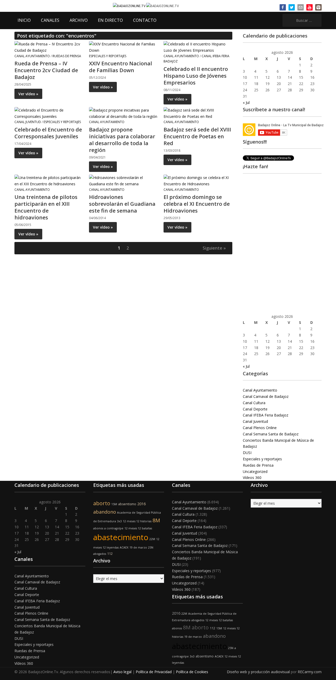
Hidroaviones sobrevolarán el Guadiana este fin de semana (122, 203)
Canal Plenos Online (260, 427)
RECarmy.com (310, 671)
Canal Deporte (255, 409)
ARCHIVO (79, 20)
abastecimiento (120, 537)
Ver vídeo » (28, 93)
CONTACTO (144, 20)
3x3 (119, 521)
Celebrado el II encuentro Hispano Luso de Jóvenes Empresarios (196, 75)
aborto (101, 503)
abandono (104, 512)
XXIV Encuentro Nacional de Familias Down (120, 67)
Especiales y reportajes (107, 56)
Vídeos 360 (252, 477)
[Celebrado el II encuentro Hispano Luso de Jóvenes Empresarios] (198, 46)
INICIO (24, 20)
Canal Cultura (254, 402)
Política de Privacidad (154, 671)
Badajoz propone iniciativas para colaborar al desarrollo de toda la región (122, 140)
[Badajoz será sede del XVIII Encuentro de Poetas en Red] (198, 112)
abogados (99, 554)
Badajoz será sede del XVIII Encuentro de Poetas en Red (197, 136)
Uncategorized (255, 471)
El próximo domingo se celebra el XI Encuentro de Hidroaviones (197, 203)
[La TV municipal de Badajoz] (129, 6)
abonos (98, 528)
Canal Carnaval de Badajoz (265, 396)
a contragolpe (113, 528)
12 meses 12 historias (137, 521)
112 (110, 553)
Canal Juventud (27, 122)
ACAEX (124, 547)
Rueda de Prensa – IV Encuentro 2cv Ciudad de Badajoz (46, 70)
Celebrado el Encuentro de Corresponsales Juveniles (48, 133)
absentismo (127, 504)
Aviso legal (122, 671)
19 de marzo (138, 547)
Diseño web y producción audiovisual (258, 671)
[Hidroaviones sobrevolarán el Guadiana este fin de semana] (123, 180)
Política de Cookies (192, 671)
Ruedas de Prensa (66, 56)
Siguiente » (214, 248)
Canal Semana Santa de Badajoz (270, 433)
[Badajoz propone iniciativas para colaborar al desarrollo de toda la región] (123, 112)
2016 (141, 503)
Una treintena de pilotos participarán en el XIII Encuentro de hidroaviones (45, 207)
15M (114, 504)
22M (152, 539)
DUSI (247, 452)
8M (156, 520)
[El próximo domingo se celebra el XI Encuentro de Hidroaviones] (198, 180)
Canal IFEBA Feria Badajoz (265, 415)
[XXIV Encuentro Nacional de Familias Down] (123, 46)
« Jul (246, 102)
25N (150, 547)
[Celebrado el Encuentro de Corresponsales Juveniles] (48, 112)
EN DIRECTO (110, 20)
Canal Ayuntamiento (32, 56)
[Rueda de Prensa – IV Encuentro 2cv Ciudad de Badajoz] (48, 46)
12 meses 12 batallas (138, 528)
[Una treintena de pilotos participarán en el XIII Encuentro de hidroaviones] (48, 180)
